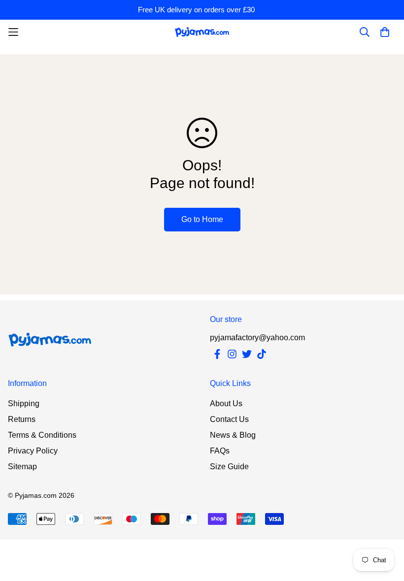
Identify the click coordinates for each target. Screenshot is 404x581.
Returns (21, 419)
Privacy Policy (33, 451)
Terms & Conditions (42, 435)
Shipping (23, 403)
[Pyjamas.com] (202, 31)
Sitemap (22, 466)
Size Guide (229, 466)
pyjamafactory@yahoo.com (257, 337)
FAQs (220, 451)
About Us (226, 403)
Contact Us (229, 419)
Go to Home (202, 219)
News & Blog (233, 435)
